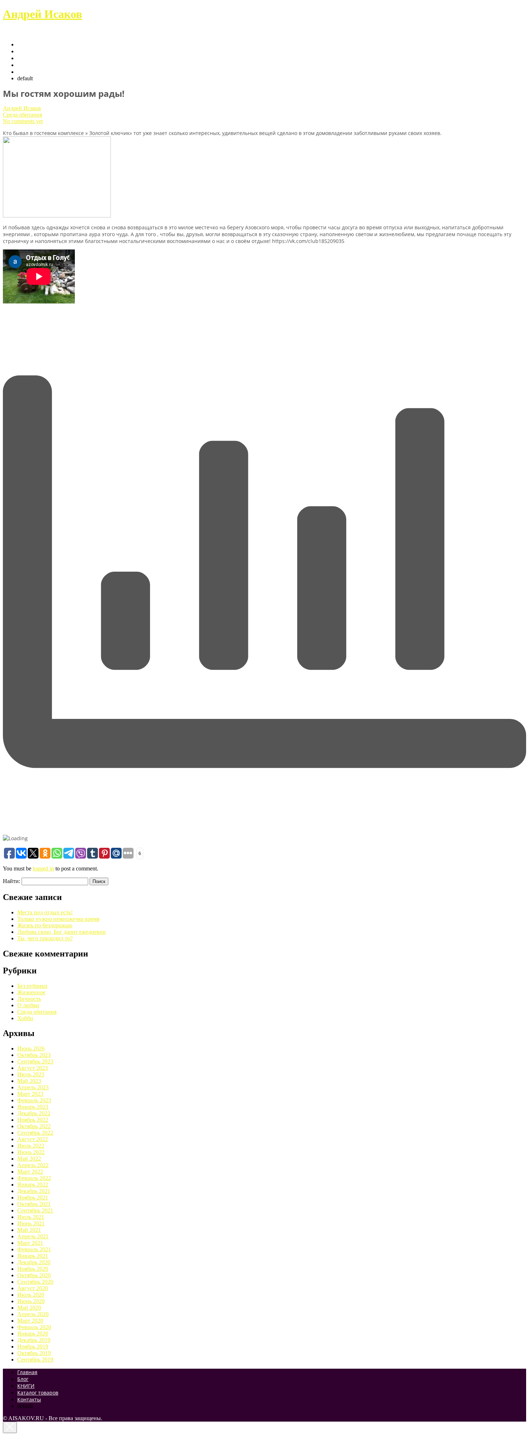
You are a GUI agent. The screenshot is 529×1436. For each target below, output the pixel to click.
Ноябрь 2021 (32, 1197)
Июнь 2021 (31, 1223)
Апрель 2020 (33, 1314)
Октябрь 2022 (34, 1126)
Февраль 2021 (34, 1249)
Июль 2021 (30, 1217)
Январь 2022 (32, 1184)
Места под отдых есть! (45, 912)
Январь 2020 (32, 1334)
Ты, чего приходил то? (45, 938)
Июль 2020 (30, 1295)
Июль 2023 (30, 1074)
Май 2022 (29, 1159)
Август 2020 (32, 1288)
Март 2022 (30, 1172)
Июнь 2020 (31, 1301)
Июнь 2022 (31, 1152)
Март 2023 (30, 1094)
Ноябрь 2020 (32, 1269)
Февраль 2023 (34, 1100)
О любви (28, 1005)
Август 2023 (32, 1068)
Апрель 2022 (33, 1165)
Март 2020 (30, 1321)
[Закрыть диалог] (10, 1427)
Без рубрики (32, 986)
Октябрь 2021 (34, 1204)
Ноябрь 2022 (32, 1120)
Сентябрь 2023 (35, 1061)
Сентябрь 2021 (35, 1210)
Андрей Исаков (42, 14)
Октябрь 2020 (34, 1275)
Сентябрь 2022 (35, 1133)
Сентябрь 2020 (35, 1282)
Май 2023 (29, 1081)
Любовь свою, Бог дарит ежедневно (61, 932)
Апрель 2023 (33, 1087)
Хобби (25, 1018)
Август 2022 (32, 1139)
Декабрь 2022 (33, 1113)
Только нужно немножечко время (58, 919)
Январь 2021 (32, 1256)
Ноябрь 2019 (32, 1346)
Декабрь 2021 (33, 1191)
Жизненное (31, 992)
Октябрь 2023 (34, 1055)
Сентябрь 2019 (35, 1359)
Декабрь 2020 (33, 1262)
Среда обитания (22, 115)
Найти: (11, 881)
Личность (29, 999)
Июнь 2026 (31, 1048)
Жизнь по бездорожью (44, 925)
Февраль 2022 (34, 1178)
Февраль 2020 (34, 1327)
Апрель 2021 (33, 1236)
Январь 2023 (32, 1107)
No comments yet (23, 121)
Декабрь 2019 (33, 1340)
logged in (43, 868)
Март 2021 (30, 1243)
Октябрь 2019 (34, 1353)
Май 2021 (29, 1230)
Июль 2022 (30, 1146)
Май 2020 (29, 1308)
